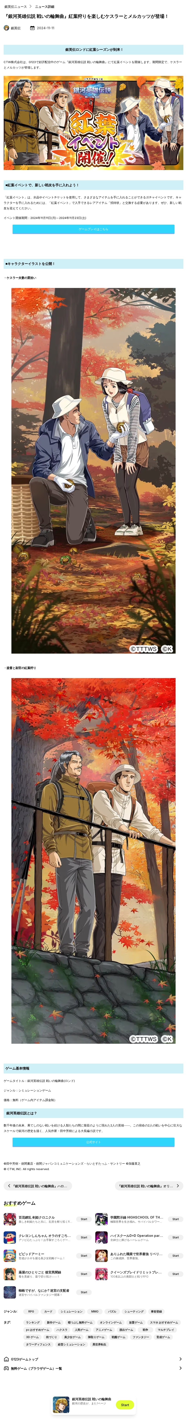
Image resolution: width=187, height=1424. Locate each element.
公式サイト (93, 1142)
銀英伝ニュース (16, 6)
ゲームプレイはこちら (93, 229)
